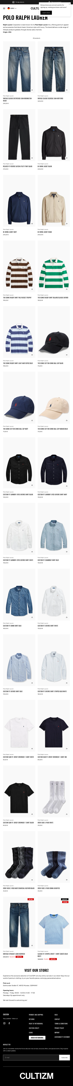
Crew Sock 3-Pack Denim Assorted (49, 888)
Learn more (46, 13)
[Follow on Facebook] (9, 1023)
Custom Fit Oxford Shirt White (48, 626)
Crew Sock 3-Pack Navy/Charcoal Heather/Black (18, 888)
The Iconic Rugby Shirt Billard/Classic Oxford (53, 297)
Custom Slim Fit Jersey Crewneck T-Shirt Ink (52, 757)
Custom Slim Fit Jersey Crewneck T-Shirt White (18, 757)
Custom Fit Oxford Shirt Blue (12, 691)
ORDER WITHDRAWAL (37, 1038)
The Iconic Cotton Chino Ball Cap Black (50, 363)
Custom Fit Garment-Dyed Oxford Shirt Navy (52, 494)
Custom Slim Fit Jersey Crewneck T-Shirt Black (18, 822)
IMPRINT (57, 1032)
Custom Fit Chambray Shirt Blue (48, 560)
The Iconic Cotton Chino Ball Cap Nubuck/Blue (53, 429)
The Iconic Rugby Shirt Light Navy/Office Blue (18, 363)
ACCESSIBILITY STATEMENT (62, 1037)
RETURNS (31, 1019)
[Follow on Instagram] (4, 1023)
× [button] (69, 4)
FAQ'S (56, 1015)
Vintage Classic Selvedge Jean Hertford (50, 98)
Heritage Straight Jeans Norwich (14, 954)
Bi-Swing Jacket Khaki (45, 232)
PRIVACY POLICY (59, 1028)
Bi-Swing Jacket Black (45, 166)
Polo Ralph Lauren (8, 96)
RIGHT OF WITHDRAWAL (36, 1023)
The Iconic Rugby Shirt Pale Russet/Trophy (17, 297)
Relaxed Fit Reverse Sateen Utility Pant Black (17, 166)
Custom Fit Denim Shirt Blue (12, 626)
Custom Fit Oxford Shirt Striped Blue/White (52, 691)
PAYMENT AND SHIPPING (36, 1015)
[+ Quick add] (32, 90)
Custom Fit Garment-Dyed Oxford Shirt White (18, 560)
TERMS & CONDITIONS (61, 1023)
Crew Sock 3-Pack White (45, 822)
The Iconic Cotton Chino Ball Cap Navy (15, 429)
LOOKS (31, 1032)
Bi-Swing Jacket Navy (10, 232)
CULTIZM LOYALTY (34, 1028)
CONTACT (57, 1019)
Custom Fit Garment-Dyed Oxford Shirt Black (18, 494)
